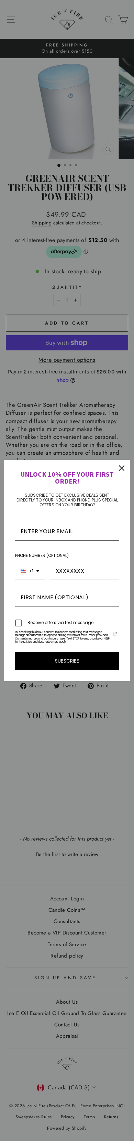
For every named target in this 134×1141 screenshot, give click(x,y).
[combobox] (30, 571)
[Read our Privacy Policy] (115, 634)
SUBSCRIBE (67, 660)
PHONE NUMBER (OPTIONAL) (42, 555)
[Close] (121, 468)
